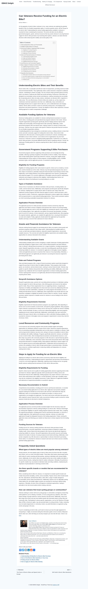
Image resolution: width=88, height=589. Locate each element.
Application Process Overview (29, 53)
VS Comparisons (57, 1)
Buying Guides (67, 1)
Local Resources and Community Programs (30, 63)
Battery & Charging (47, 1)
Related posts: (26, 79)
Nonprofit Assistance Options (29, 59)
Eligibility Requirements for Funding (31, 66)
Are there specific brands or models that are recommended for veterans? (39, 76)
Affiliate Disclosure (50, 5)
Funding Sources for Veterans (29, 71)
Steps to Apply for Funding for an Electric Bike (31, 64)
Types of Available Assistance (29, 51)
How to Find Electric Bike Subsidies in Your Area (34, 558)
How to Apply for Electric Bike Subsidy (31, 561)
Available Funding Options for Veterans (29, 46)
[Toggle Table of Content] (53, 43)
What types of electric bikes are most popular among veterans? (37, 74)
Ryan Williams (23, 22)
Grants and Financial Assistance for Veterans (31, 54)
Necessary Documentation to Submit (31, 68)
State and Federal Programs (29, 58)
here (20, 515)
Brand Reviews (27, 1)
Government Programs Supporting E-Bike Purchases (33, 48)
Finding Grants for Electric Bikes (30, 559)
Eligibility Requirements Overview (30, 61)
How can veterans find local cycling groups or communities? (36, 77)
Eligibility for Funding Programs (30, 50)
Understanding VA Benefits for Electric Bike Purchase (36, 556)
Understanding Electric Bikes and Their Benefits (31, 44)
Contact (79, 1)
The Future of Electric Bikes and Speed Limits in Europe (29, 572)
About (73, 1)
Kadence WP (56, 584)
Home (20, 1)
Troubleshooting (37, 1)
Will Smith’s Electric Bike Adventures (61, 571)
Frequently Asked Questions (27, 73)
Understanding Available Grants (30, 56)
